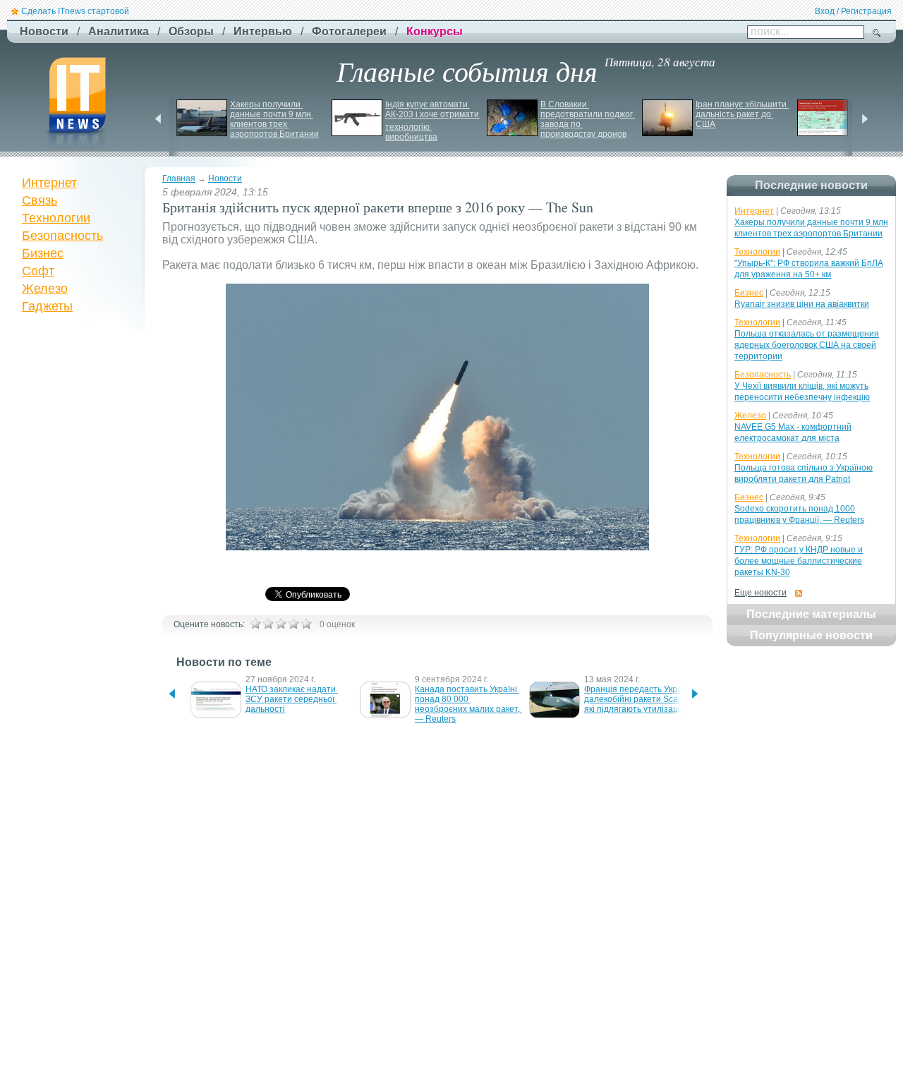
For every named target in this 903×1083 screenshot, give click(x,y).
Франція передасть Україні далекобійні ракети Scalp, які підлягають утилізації (638, 699)
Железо (45, 289)
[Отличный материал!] (306, 623)
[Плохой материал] (268, 623)
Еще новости (760, 593)
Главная (178, 178)
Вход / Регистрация (853, 11)
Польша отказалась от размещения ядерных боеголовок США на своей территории (806, 345)
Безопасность (62, 236)
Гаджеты (47, 306)
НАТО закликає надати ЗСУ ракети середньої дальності (292, 699)
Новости (225, 178)
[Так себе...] (280, 623)
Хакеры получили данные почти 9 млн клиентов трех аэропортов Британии (274, 119)
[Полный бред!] (255, 623)
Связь (39, 200)
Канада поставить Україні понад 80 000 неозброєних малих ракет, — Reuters (468, 704)
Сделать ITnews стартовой (75, 11)
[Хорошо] (293, 623)
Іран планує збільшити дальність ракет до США (742, 114)
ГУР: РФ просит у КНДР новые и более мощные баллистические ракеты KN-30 (798, 561)
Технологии (56, 218)
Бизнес (42, 253)
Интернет (49, 183)
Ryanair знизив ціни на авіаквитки (801, 304)
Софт (38, 271)
